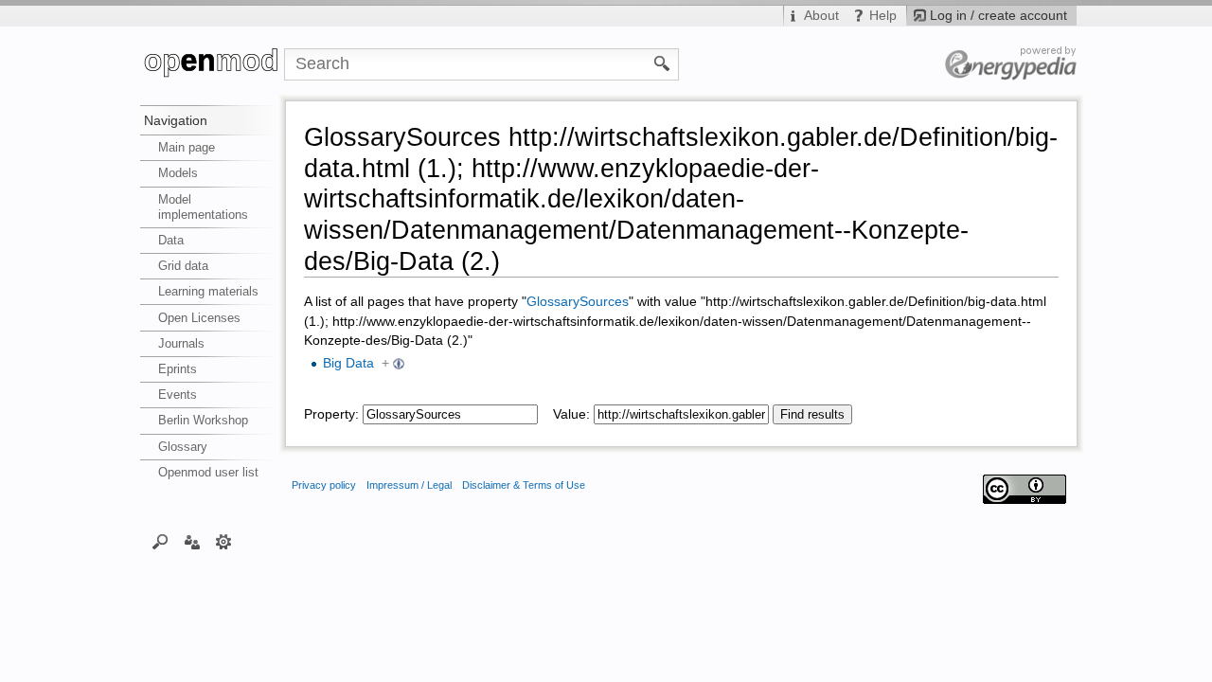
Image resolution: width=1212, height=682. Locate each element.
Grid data (183, 266)
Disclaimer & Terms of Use (523, 485)
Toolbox (224, 541)
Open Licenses (199, 318)
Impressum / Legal (409, 485)
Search (160, 541)
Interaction (191, 541)
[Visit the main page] (212, 64)
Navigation (175, 120)
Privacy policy (324, 485)
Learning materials (208, 291)
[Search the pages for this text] (662, 62)
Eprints (177, 369)
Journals (181, 343)
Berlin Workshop (203, 420)
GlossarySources (577, 302)
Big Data (348, 363)
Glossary (182, 447)
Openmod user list (208, 472)
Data (171, 240)
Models (178, 173)
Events (177, 394)
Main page (186, 147)
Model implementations (203, 207)
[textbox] (450, 414)
